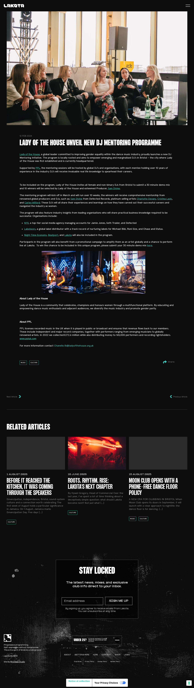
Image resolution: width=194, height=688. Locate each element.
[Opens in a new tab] (117, 640)
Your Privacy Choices (106, 682)
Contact (106, 655)
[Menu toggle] (188, 5)
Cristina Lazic (164, 199)
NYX (26, 223)
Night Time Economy (35, 235)
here (149, 245)
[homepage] (14, 5)
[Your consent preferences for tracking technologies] (189, 683)
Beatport (53, 235)
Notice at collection (79, 681)
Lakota (68, 235)
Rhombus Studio (17, 662)
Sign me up (118, 601)
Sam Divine (114, 188)
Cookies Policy (102, 661)
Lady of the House (30, 154)
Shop (117, 655)
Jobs (127, 655)
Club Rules (77, 661)
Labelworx (30, 229)
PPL (38, 168)
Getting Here (82, 655)
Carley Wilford (32, 202)
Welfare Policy (115, 661)
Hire (95, 655)
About (67, 655)
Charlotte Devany (146, 199)
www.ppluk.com (28, 338)
